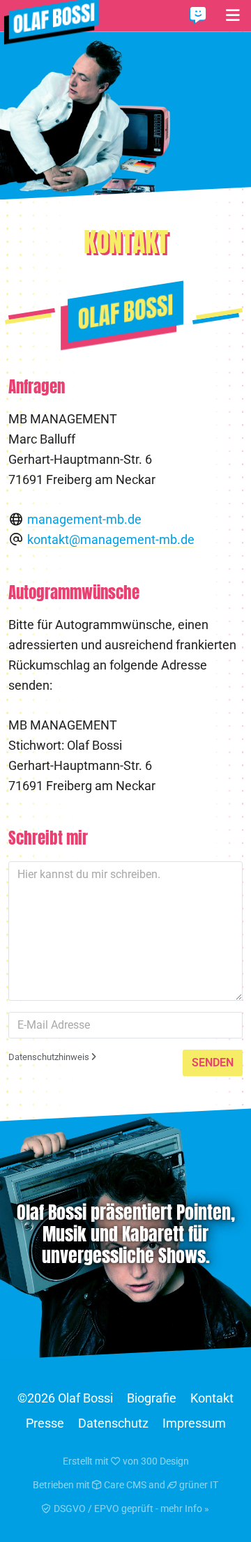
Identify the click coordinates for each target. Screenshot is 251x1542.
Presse (45, 1423)
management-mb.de (84, 519)
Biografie (151, 1398)
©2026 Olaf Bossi (65, 1398)
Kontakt (212, 1398)
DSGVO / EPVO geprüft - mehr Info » (130, 1508)
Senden (213, 1062)
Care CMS (124, 1484)
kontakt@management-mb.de (111, 539)
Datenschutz (113, 1423)
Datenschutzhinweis (49, 1057)
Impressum (194, 1423)
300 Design (165, 1461)
